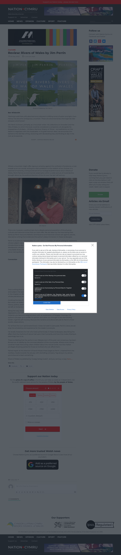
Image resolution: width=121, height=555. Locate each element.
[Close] (93, 246)
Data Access (60, 309)
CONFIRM (46, 302)
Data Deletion (50, 309)
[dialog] (60, 277)
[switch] (83, 275)
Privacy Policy (71, 309)
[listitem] (60, 271)
